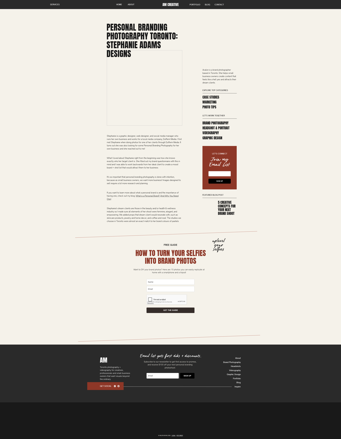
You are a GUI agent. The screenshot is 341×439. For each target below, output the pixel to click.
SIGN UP (219, 181)
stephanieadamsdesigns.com (156, 351)
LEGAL (174, 435)
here (140, 392)
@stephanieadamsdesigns (119, 351)
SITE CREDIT (180, 435)
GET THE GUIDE (170, 310)
